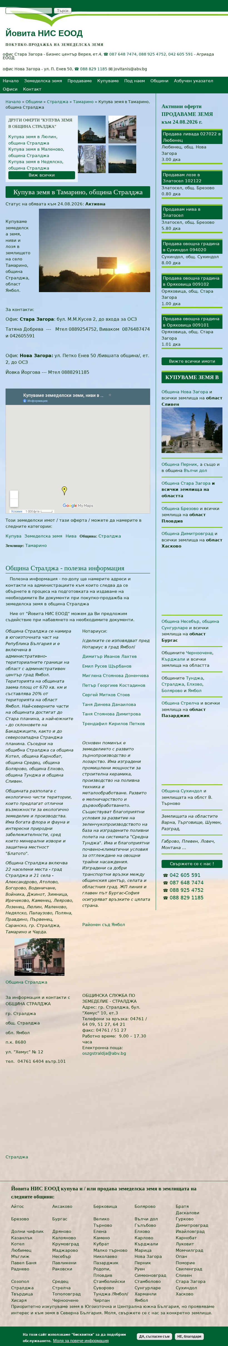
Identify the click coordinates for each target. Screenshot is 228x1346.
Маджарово (65, 1250)
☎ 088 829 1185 (90, 69)
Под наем (134, 80)
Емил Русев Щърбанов (107, 666)
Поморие (185, 1262)
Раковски (62, 1269)
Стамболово (148, 1281)
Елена (99, 1231)
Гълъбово (145, 1225)
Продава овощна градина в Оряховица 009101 (191, 322)
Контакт (32, 89)
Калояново (64, 1237)
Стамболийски (109, 1281)
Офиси (10, 89)
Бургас (59, 1218)
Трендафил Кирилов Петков (113, 723)
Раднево (20, 1269)
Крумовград (65, 1244)
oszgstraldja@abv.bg (104, 1053)
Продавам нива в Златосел (181, 212)
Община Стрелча (180, 703)
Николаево (105, 1256)
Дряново (61, 1231)
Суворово (103, 1287)
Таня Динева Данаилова (109, 704)
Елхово (194, 684)
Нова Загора (148, 1256)
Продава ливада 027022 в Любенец (192, 137)
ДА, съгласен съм (154, 1336)
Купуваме (108, 80)
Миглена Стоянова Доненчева (115, 675)
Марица (143, 1250)
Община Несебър (180, 621)
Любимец (21, 1250)
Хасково (184, 1294)
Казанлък (22, 1237)
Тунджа (194, 678)
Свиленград (189, 1269)
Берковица (105, 1206)
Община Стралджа (26, 982)
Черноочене (199, 652)
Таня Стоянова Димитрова (111, 713)
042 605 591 (180, 54)
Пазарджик (105, 1262)
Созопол (20, 1281)
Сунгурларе (148, 1287)
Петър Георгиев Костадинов (113, 685)
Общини (159, 80)
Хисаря (19, 1300)
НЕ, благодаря (189, 1336)
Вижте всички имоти (192, 361)
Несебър (61, 1256)
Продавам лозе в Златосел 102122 (182, 178)
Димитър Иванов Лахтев (109, 656)
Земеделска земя (43, 80)
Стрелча (61, 1287)
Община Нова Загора (185, 391)
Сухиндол (186, 1287)
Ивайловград (190, 1231)
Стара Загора (190, 1281)
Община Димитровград (187, 533)
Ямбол (195, 690)
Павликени (64, 1262)
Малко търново (110, 1250)
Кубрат (101, 1244)
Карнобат (186, 1237)
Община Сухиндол (182, 790)
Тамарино (83, 101)
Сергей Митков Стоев (106, 694)
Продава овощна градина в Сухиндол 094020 (191, 247)
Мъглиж (20, 1256)
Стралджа (57, 101)
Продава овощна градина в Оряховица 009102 (191, 281)
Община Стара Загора (186, 483)
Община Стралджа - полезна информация (65, 568)
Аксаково (62, 1206)
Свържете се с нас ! (192, 863)
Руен (140, 1269)
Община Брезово (180, 508)
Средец (60, 1281)
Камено (101, 1237)
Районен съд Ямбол (103, 924)
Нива (71, 536)
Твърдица (22, 1294)
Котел (17, 1244)
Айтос (17, 1206)
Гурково (185, 1218)
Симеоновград (150, 1275)
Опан (181, 1256)
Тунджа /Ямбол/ (110, 1294)
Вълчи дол (195, 470)
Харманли (146, 1294)
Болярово (172, 690)
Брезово (20, 1218)
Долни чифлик (27, 1231)
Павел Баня (23, 1262)
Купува (13, 536)
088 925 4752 (152, 54)
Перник (143, 1262)
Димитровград (192, 1225)
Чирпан (101, 1300)
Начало (11, 80)
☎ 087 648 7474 (120, 54)
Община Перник (179, 464)
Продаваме (80, 80)
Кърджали (173, 659)
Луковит (185, 1244)
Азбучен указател (193, 80)
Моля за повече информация (81, 1340)
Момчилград (189, 1250)
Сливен (184, 1275)
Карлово (144, 1237)
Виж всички (42, 175)
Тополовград (66, 1294)
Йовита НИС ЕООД (44, 33)
